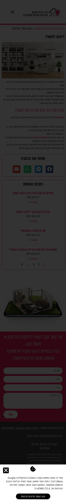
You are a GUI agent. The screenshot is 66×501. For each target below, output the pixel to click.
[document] (33, 250)
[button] (5, 470)
